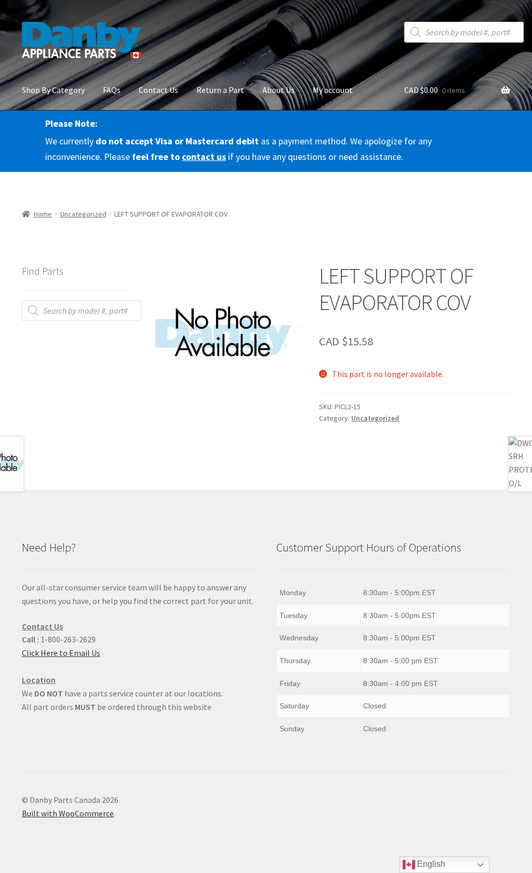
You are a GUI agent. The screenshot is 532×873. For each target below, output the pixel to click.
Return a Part (220, 90)
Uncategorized (83, 214)
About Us (278, 90)
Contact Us (158, 90)
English (430, 863)
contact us (204, 157)
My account (333, 90)
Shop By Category (53, 90)
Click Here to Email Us (61, 653)
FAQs (112, 90)
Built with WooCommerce (68, 813)
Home (43, 214)
